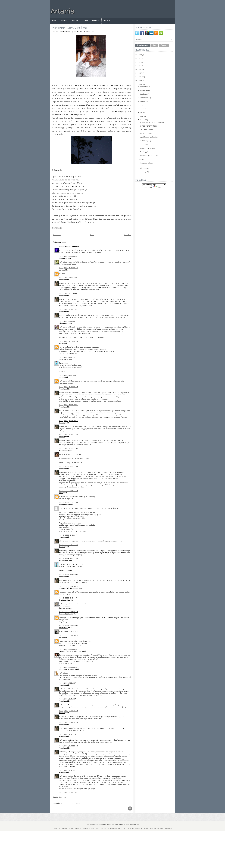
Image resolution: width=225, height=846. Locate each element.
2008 (140, 84)
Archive (75, 21)
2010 (139, 77)
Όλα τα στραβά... (146, 133)
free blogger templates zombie (131, 828)
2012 (139, 69)
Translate (161, 187)
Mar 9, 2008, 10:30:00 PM (68, 405)
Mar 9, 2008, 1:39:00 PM (68, 321)
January (143, 172)
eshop (63, 21)
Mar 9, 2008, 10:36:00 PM (68, 421)
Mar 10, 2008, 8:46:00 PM (68, 598)
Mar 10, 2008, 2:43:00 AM (68, 466)
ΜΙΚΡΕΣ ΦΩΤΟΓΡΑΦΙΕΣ (148, 126)
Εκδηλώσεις (64, 31)
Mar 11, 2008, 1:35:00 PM (68, 683)
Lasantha (85, 828)
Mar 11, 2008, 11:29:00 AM (68, 649)
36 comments (88, 31)
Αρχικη (54, 21)
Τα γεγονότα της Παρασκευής (151, 122)
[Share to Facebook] (60, 228)
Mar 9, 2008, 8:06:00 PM (68, 387)
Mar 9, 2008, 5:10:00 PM (68, 357)
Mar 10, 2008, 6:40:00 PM (68, 545)
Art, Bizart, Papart (146, 130)
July (141, 105)
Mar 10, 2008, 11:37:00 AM (68, 502)
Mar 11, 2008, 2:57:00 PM (68, 734)
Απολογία (143, 159)
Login (86, 21)
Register (95, 21)
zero (61, 270)
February (143, 168)
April (141, 116)
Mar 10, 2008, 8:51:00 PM (68, 612)
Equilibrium (63, 450)
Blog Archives (142, 45)
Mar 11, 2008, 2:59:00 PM (68, 746)
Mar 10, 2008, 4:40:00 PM (68, 535)
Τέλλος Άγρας (145, 141)
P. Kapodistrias (65, 614)
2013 (139, 66)
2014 (139, 62)
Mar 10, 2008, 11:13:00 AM (68, 491)
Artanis (62, 11)
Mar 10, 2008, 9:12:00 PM (68, 625)
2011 (139, 73)
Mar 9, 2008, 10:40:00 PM (68, 434)
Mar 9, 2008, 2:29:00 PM (68, 341)
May (141, 112)
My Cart (107, 21)
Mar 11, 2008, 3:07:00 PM (68, 770)
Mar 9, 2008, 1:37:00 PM (68, 309)
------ (61, 377)
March (142, 120)
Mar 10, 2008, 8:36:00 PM (68, 586)
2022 (140, 54)
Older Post (127, 235)
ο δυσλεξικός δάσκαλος (69, 588)
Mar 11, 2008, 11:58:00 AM (68, 667)
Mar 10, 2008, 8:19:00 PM (68, 574)
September (144, 98)
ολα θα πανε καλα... (67, 669)
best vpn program (150, 828)
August (142, 101)
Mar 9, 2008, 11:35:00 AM (68, 268)
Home (92, 235)
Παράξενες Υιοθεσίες (148, 137)
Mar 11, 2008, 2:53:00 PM (68, 711)
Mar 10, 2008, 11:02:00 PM (68, 635)
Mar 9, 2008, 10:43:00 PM (68, 448)
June (142, 109)
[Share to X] (58, 228)
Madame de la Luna (67, 246)
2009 (140, 80)
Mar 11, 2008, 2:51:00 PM (68, 699)
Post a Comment (59, 797)
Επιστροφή (143, 144)
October (143, 94)
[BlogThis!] (55, 228)
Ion (138, 824)
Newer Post (57, 235)
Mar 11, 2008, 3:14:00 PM (68, 792)
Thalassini (63, 600)
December (144, 86)
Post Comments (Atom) (72, 803)
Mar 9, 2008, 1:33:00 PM (68, 293)
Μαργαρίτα (63, 359)
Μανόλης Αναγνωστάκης (70, 27)
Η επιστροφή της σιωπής (149, 155)
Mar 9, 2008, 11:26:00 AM (68, 256)
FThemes (64, 828)
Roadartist (63, 258)
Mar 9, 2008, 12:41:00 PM (68, 277)
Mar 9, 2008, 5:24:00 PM (68, 375)
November (144, 90)
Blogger (120, 824)
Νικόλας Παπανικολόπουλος (70, 651)
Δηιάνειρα (63, 628)
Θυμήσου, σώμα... (146, 163)
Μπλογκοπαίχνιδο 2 (147, 148)
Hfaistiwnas (63, 323)
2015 (139, 58)
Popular (164, 45)
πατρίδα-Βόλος (75, 31)
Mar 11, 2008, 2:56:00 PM (68, 722)
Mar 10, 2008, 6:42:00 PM (68, 558)
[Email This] (53, 228)
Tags (154, 45)
